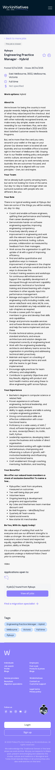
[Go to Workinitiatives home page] (7, 652)
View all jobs (27, 593)
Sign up (28, 732)
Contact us (35, 681)
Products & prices (37, 668)
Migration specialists (13, 684)
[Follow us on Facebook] (6, 711)
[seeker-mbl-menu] (50, 8)
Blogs (6, 671)
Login (28, 725)
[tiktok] (25, 711)
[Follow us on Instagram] (15, 711)
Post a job (34, 666)
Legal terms (35, 689)
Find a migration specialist (19, 603)
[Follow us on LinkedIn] (11, 711)
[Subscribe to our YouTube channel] (20, 711)
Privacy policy (35, 691)
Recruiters (8, 681)
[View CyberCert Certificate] (44, 709)
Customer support (38, 684)
